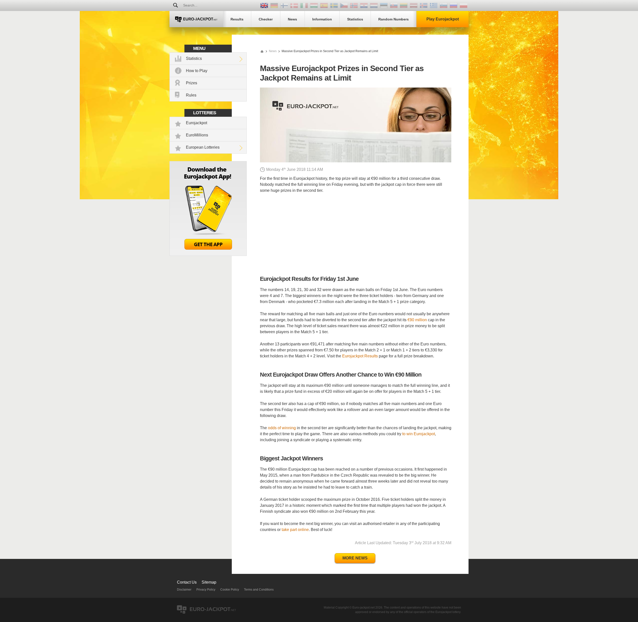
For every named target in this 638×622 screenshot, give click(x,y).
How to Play (196, 71)
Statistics (194, 58)
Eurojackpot (196, 123)
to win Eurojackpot (418, 434)
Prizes (191, 83)
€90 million (417, 320)
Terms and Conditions (259, 589)
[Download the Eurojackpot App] (208, 254)
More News (355, 558)
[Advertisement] (355, 235)
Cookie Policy (229, 589)
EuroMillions (197, 135)
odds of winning (282, 428)
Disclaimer (184, 589)
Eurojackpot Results (360, 356)
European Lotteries (203, 147)
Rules (191, 95)
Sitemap (209, 582)
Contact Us (187, 582)
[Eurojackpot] (196, 19)
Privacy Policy (205, 589)
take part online (295, 529)
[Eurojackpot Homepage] (262, 51)
